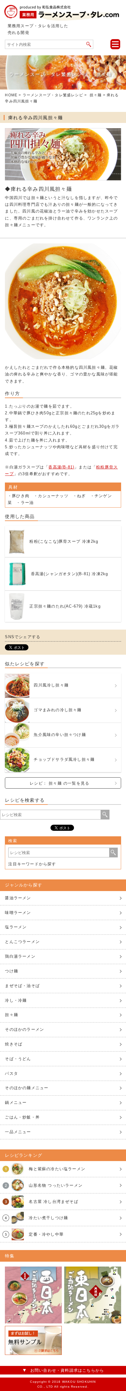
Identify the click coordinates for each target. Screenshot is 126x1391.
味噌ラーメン (18, 912)
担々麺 (96, 95)
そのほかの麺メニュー (26, 1088)
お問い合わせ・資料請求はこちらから (67, 1370)
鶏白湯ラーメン (20, 956)
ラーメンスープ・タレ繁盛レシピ (53, 95)
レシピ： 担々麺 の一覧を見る (59, 783)
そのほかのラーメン (24, 1029)
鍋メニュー (16, 1102)
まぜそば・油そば (22, 985)
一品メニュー (18, 1132)
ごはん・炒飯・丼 (22, 1117)
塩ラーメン (16, 927)
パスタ (11, 1073)
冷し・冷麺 (16, 1000)
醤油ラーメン (18, 898)
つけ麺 (11, 971)
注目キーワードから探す (32, 864)
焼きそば (13, 1044)
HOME (11, 95)
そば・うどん (18, 1058)
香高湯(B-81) (61, 467)
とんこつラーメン (22, 941)
